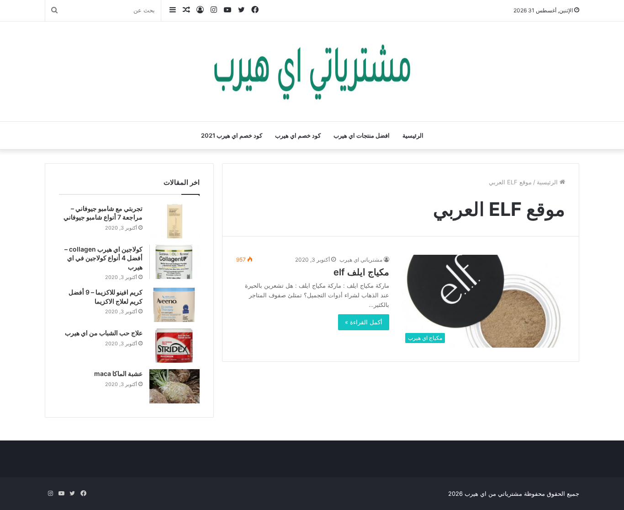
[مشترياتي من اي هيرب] (312, 71)
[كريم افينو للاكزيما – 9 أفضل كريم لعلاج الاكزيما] (174, 305)
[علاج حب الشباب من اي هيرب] (174, 345)
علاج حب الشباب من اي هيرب (104, 333)
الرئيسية (412, 135)
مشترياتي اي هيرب (360, 259)
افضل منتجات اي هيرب (361, 135)
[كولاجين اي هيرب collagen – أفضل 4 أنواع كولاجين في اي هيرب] (174, 262)
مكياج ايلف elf (361, 272)
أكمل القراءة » (363, 322)
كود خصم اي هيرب (298, 135)
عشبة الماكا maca (118, 373)
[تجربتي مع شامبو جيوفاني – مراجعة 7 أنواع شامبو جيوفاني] (174, 221)
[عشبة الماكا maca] (174, 386)
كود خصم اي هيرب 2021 (231, 135)
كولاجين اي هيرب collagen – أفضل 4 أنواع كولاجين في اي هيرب (103, 258)
